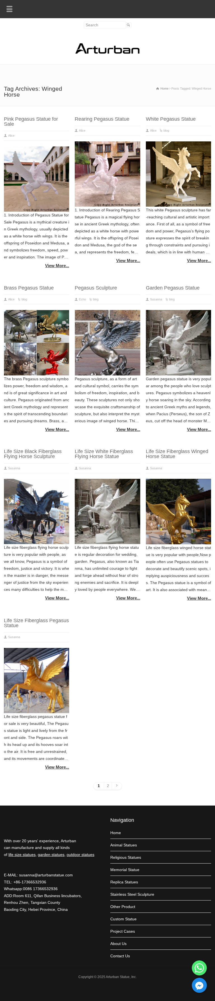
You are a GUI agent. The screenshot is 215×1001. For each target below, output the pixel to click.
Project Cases (122, 931)
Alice (11, 135)
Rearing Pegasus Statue (102, 119)
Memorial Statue (124, 869)
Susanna (156, 299)
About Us (118, 943)
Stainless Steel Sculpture (132, 894)
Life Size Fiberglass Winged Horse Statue (177, 454)
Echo (82, 299)
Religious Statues (125, 857)
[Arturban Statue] (107, 52)
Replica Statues (124, 882)
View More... (57, 265)
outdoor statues (80, 854)
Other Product (122, 906)
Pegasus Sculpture (96, 288)
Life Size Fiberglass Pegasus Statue (36, 623)
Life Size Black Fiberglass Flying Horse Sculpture (33, 454)
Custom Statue (123, 919)
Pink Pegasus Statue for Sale (31, 121)
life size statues (22, 854)
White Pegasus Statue (171, 119)
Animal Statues (123, 845)
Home (115, 832)
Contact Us (120, 956)
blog (166, 130)
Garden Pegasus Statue (173, 288)
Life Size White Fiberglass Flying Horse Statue (104, 454)
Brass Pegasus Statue (29, 288)
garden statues (51, 854)
